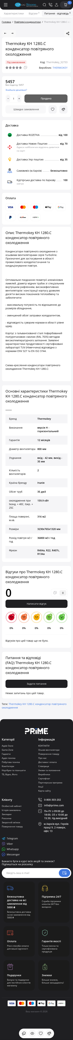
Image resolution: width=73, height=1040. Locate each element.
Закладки (7, 814)
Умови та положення (49, 770)
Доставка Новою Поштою (32, 143)
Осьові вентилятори (49, 749)
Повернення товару (48, 753)
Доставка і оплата (47, 762)
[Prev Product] (5, 33)
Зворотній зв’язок (11, 822)
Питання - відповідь (57, 13)
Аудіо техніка (8, 758)
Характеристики (14, 13)
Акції (40, 786)
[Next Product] (12, 33)
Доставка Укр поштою (30, 159)
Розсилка (6, 818)
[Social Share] (67, 33)
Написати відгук (36, 603)
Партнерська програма (50, 782)
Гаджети (6, 753)
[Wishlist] (53, 109)
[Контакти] (50, 4)
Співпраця (43, 766)
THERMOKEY (60, 67)
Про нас (42, 758)
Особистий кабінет (12, 806)
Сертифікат (44, 778)
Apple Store (7, 745)
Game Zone (7, 749)
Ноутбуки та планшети (14, 770)
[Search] (44, 4)
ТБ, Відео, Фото (9, 774)
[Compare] (63, 109)
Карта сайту (44, 790)
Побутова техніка (11, 762)
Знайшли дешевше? (16, 89)
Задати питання (36, 683)
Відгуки (34, 13)
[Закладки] (40, 1033)
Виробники (44, 774)
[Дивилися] (23, 1033)
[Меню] (6, 5)
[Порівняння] (49, 1033)
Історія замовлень (11, 810)
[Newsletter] (64, 873)
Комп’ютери (8, 766)
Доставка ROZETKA (28, 135)
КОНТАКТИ (43, 745)
